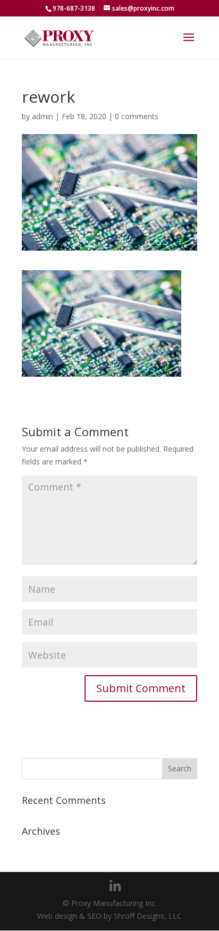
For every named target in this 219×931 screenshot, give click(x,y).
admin (42, 116)
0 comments (136, 116)
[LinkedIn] (115, 886)
